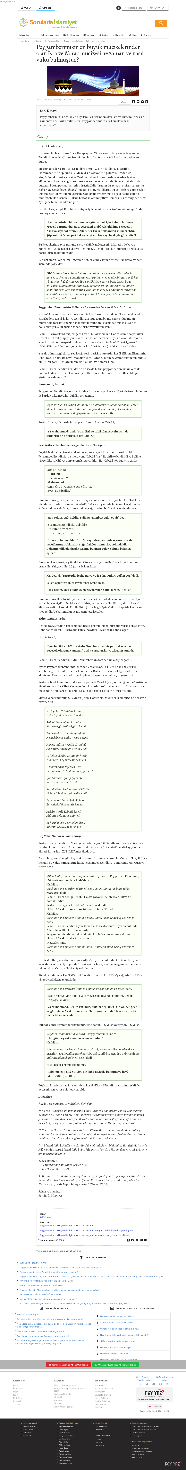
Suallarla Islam (64, 1433)
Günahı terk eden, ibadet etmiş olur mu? (119, 1328)
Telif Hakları (100, 1404)
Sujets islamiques (65, 1463)
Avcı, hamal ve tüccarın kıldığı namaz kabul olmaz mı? (43, 1336)
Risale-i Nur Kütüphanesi (140, 1448)
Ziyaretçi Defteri (103, 1395)
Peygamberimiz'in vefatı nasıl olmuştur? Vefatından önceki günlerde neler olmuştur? (60, 1267)
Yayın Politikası (102, 1398)
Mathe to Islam (64, 1460)
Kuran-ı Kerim (28, 1430)
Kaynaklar (100, 1391)
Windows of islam (65, 1457)
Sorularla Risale (101, 1427)
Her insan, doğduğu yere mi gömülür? (118, 1360)
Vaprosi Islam (64, 1442)
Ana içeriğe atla (7, 1)
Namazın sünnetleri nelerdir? (114, 1353)
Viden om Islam (64, 1445)
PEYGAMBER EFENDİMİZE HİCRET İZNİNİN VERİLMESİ (46, 1281)
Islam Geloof (63, 1448)
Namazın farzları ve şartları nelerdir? (117, 1316)
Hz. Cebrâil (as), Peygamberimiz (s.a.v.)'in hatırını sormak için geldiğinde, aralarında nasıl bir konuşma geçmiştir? (74, 1303)
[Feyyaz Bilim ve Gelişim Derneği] (154, 1393)
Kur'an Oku (136, 1445)
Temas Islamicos (65, 1454)
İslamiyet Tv (100, 1445)
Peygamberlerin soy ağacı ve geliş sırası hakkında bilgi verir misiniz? (50, 1319)
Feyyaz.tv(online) (138, 1454)
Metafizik (17, 1398)
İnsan (15, 1391)
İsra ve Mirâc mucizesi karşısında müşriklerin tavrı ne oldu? (48, 1299)
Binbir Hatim (27, 1433)
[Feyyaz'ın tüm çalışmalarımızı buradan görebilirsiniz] (173, 1463)
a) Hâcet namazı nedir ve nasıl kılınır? (118, 1322)
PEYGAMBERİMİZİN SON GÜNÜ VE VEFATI (40, 1294)
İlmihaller (58, 1403)
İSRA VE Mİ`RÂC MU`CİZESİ (33, 1263)
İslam (15, 1395)
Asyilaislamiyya (64, 1439)
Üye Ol (27, 7)
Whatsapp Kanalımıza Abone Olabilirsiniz (117, 1365)
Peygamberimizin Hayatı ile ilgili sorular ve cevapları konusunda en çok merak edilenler (85, 1235)
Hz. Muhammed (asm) (53, 41)
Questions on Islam (66, 1427)
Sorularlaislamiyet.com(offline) (142, 1451)
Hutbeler (58, 1400)
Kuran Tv (99, 1442)
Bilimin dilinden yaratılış (65, 1385)
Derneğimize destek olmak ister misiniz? (154, 1399)
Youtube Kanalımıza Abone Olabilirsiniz (70, 1365)
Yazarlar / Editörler (104, 1388)
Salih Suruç (45, 1217)
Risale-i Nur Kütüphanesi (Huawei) (144, 1430)
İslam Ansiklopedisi (63, 1406)
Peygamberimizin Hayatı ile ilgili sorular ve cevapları (84, 41)
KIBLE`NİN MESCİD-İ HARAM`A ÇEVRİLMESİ (41, 1285)
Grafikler (147, 35)
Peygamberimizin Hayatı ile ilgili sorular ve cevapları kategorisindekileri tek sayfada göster (87, 1230)
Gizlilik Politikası (102, 1401)
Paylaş (125, 102)
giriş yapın (60, 1251)
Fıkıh (15, 1385)
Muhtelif (17, 1401)
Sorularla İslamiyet (29, 1427)
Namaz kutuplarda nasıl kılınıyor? (116, 1347)
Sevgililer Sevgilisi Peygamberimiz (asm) (70, 1389)
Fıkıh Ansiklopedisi (63, 1394)
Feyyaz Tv (99, 1439)
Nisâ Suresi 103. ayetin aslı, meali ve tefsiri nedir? (124, 1335)
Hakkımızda (101, 1385)
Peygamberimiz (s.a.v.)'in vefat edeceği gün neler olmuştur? (49, 1272)
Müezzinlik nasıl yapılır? (28, 1314)
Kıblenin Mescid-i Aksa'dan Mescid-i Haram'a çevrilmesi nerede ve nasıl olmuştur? (59, 1290)
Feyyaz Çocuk (137, 1436)
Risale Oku (99, 1430)
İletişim (98, 1407)
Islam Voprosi (64, 1430)
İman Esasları (37, 41)
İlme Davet (27, 1436)
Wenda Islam (64, 1451)
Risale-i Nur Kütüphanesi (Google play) (145, 1427)
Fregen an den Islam (66, 1436)
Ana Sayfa (25, 41)
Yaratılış (17, 1404)
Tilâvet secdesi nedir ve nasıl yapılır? (118, 1341)
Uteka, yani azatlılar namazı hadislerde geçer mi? (41, 1331)
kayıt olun (76, 1251)
